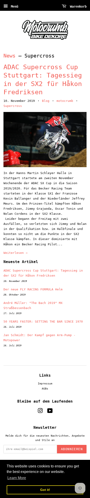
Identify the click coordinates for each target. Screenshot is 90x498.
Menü (13, 6)
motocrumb (65, 101)
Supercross (12, 106)
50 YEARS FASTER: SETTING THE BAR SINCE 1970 (43, 321)
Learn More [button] (16, 478)
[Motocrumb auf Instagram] (40, 411)
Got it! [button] (45, 490)
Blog (45, 101)
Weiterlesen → (15, 253)
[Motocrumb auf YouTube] (50, 411)
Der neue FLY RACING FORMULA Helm (33, 289)
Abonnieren (72, 449)
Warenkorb (77, 6)
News (9, 56)
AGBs (45, 388)
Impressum (45, 383)
